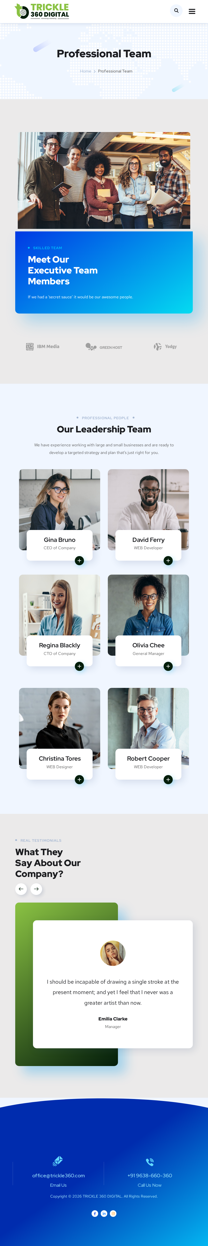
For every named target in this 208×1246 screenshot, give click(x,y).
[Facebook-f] (95, 1213)
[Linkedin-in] (104, 1213)
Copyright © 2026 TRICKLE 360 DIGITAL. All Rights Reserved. (104, 1196)
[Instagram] (113, 1213)
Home (85, 71)
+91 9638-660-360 (149, 1175)
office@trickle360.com (58, 1175)
